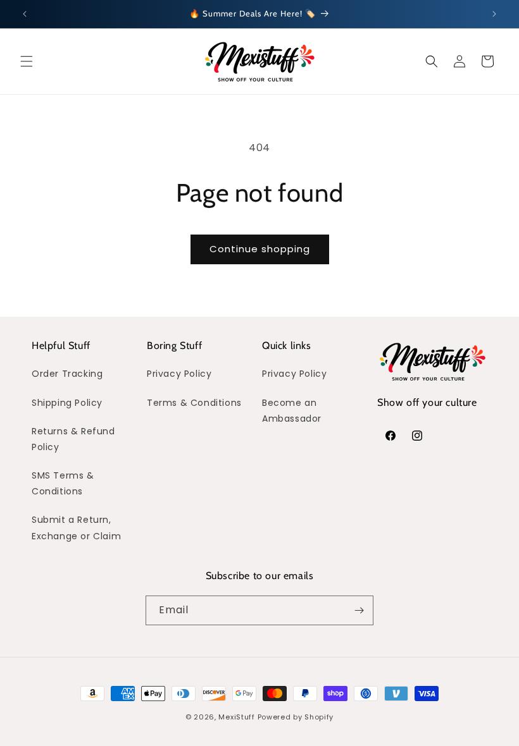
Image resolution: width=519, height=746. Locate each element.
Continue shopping (259, 248)
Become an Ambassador (292, 410)
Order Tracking (67, 373)
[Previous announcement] (25, 14)
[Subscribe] (359, 610)
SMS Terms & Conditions (63, 483)
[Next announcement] (494, 14)
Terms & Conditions (194, 402)
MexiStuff (236, 717)
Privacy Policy (179, 373)
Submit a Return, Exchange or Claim (76, 527)
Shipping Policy (67, 402)
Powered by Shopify (296, 717)
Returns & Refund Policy (73, 439)
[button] (27, 61)
